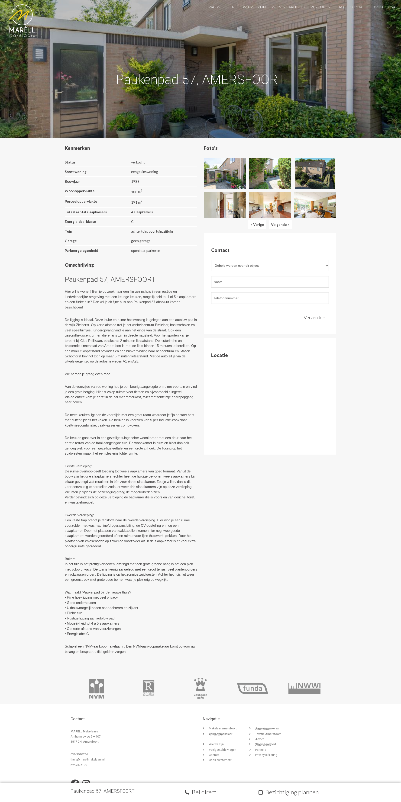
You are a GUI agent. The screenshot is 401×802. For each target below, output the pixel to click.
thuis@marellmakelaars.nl (88, 759)
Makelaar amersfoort (223, 728)
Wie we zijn (254, 6)
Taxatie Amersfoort (268, 734)
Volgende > (280, 224)
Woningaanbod (288, 6)
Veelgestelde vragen (222, 749)
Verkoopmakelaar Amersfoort (220, 734)
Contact (358, 6)
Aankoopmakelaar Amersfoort (267, 729)
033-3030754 (384, 6)
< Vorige (257, 224)
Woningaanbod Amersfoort (265, 744)
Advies (260, 739)
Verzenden (314, 317)
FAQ (340, 6)
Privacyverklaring (266, 755)
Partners (260, 749)
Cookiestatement (220, 760)
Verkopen (320, 6)
